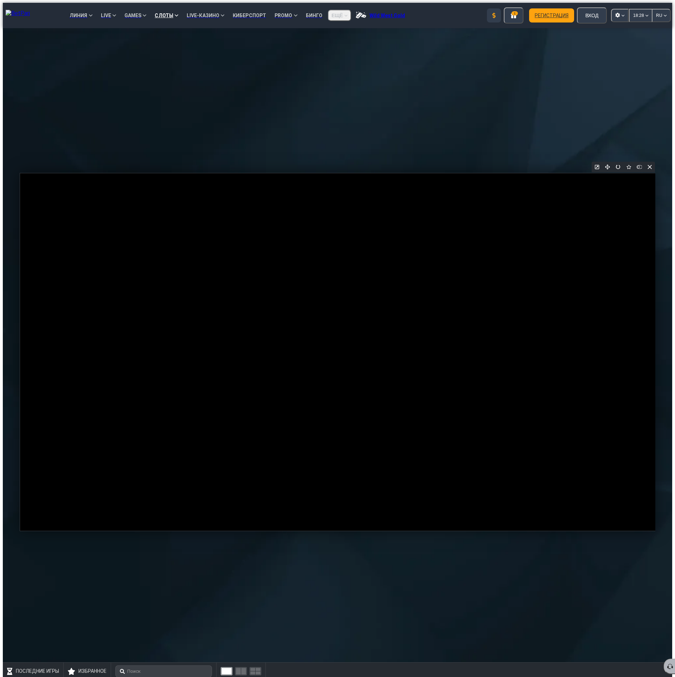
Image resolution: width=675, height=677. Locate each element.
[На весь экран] (607, 167)
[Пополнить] (494, 15)
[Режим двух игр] (241, 671)
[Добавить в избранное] (628, 167)
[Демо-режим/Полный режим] (639, 167)
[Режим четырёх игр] (255, 671)
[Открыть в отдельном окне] (597, 167)
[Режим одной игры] (226, 671)
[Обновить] (618, 167)
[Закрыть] (649, 167)
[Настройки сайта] (620, 15)
